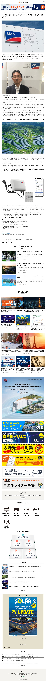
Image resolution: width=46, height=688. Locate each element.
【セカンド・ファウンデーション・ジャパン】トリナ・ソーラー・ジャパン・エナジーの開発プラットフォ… (20, 658)
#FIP (6, 495)
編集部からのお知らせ (8, 12)
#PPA (10, 495)
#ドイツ (11, 239)
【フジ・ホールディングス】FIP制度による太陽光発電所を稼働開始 (13, 660)
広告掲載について (34, 673)
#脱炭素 (29, 495)
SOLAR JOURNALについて (12, 673)
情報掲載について (28, 673)
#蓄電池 (39, 495)
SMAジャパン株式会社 (6, 233)
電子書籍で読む (23, 644)
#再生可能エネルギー (19, 239)
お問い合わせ (16, 674)
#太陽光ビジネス (29, 239)
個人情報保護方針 (22, 674)
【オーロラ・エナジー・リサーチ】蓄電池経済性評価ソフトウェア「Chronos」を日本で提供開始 (18, 654)
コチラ (11, 228)
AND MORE (23, 590)
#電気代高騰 (23, 497)
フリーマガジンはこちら (21, 673)
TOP (2, 12)
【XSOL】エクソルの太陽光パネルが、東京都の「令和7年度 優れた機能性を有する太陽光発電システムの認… (20, 656)
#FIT (7, 239)
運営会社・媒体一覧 (29, 674)
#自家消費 (34, 495)
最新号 (23, 640)
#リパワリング (15, 495)
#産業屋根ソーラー (23, 495)
